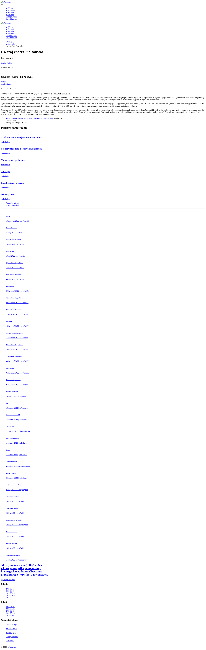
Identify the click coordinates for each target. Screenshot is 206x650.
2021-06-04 (10, 607)
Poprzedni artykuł (12, 203)
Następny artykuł (12, 205)
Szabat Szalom (11, 19)
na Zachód (10, 12)
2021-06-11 (10, 597)
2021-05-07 (10, 615)
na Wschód (10, 15)
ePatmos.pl (10, 42)
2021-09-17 (10, 589)
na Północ (9, 8)
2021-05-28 (10, 609)
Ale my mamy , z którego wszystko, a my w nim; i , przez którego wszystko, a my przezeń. (24, 569)
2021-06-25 (10, 593)
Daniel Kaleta (6, 63)
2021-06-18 (10, 595)
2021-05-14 (10, 613)
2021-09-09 (10, 591)
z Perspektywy (11, 17)
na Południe (10, 10)
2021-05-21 (10, 611)
